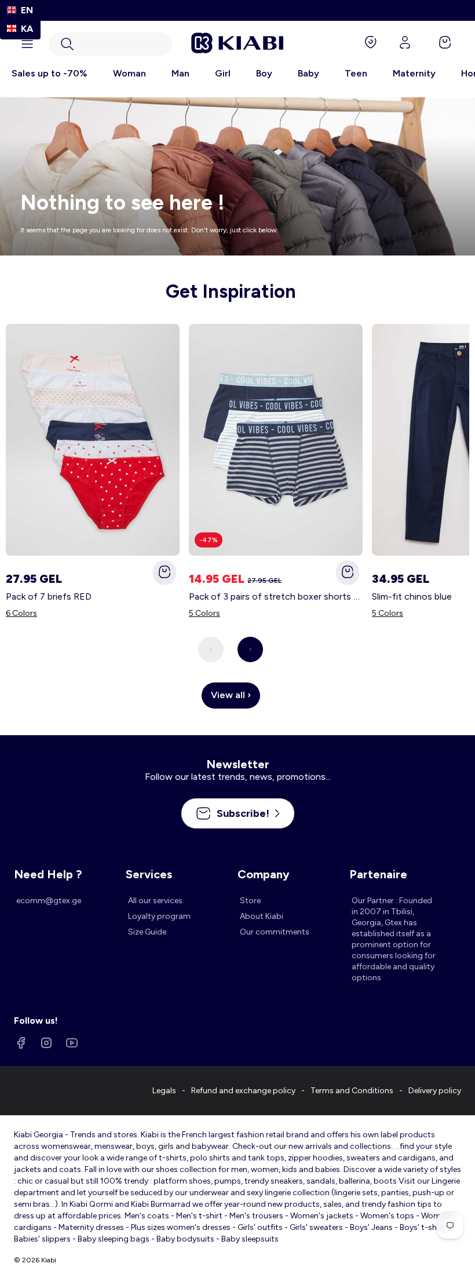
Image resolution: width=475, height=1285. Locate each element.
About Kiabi (261, 916)
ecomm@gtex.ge (48, 901)
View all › (231, 694)
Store (250, 901)
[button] (110, 44)
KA (27, 28)
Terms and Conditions (351, 1091)
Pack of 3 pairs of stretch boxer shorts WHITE (276, 596)
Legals (164, 1091)
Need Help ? (48, 874)
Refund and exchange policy (243, 1091)
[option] (20, 28)
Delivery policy (434, 1091)
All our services (155, 901)
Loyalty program (159, 916)
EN (27, 10)
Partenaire (378, 874)
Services (149, 874)
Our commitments (274, 932)
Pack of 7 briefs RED (49, 596)
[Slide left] (211, 649)
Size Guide (147, 932)
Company (263, 874)
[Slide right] (250, 649)
